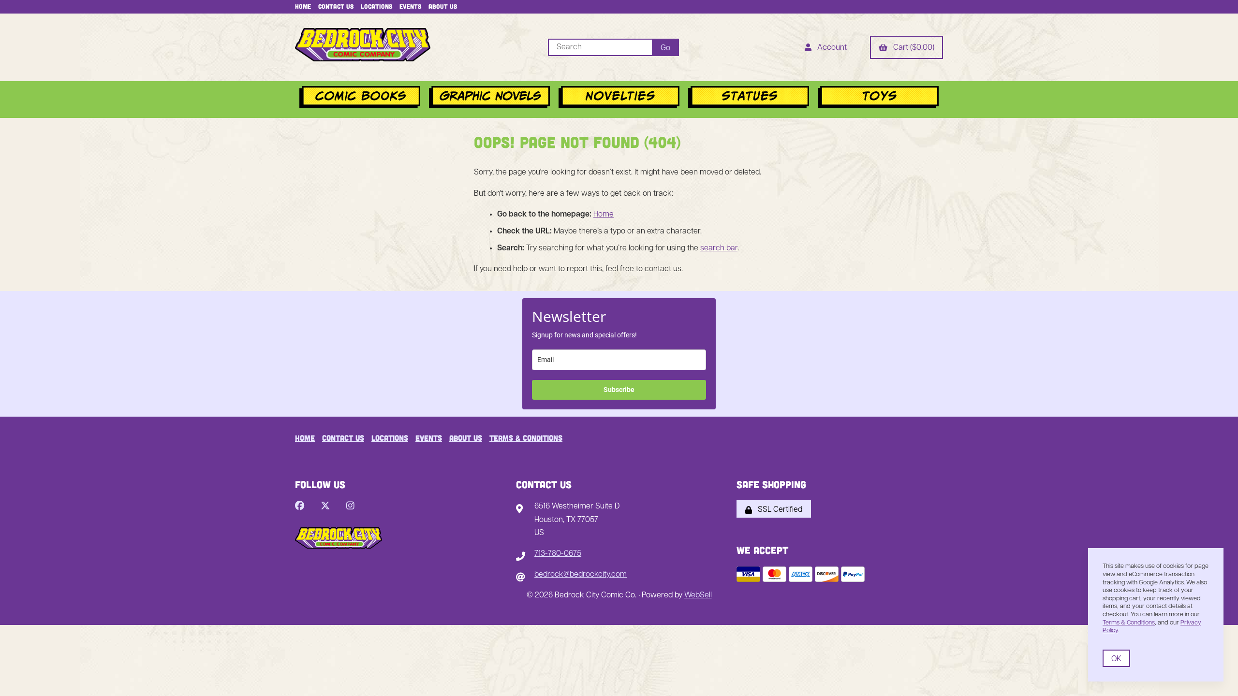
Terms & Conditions (525, 437)
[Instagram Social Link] (350, 506)
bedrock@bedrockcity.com (580, 575)
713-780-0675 (557, 554)
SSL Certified (778, 510)
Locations (376, 6)
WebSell (698, 595)
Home (303, 6)
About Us (442, 6)
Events (410, 6)
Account (830, 48)
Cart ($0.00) (911, 48)
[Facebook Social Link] (299, 506)
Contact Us (336, 6)
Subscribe (619, 389)
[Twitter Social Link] (325, 506)
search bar (718, 248)
